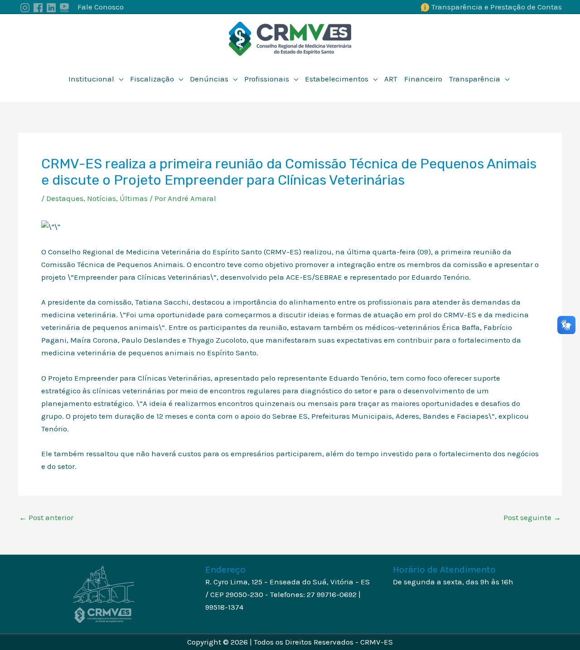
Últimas (134, 198)
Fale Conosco (100, 6)
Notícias (101, 198)
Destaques (64, 198)
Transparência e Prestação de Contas (496, 6)
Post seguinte (532, 517)
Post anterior (46, 517)
